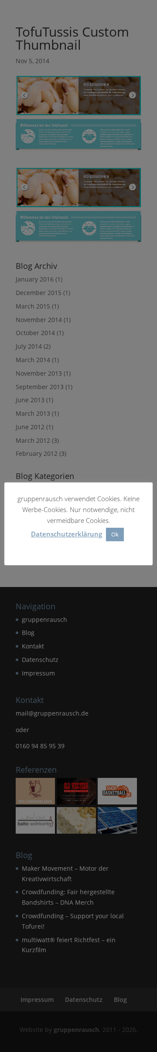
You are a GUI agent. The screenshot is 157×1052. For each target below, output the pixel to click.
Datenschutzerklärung (66, 533)
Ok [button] (115, 534)
